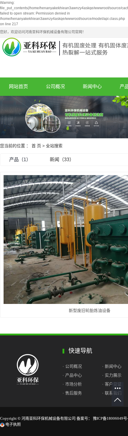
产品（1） (20, 159)
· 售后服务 (72, 393)
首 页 (36, 145)
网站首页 (18, 86)
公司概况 (55, 86)
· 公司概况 (73, 366)
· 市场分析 (72, 384)
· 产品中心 (72, 375)
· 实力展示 (111, 375)
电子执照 (12, 424)
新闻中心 (92, 86)
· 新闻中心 (111, 366)
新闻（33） (62, 159)
